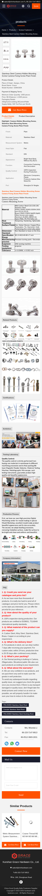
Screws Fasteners (25, 30)
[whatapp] (12, 743)
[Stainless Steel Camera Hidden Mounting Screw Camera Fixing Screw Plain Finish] (25, 55)
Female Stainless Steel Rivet (14, 709)
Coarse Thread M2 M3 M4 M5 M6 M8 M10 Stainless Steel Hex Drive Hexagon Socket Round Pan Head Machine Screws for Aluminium (11, 835)
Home (4, 30)
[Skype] (6, 743)
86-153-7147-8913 (33, 2)
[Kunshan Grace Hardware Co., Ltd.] (11, 6)
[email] (17, 743)
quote (36, 6)
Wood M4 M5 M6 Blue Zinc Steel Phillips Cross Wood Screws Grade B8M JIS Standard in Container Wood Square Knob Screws (29, 835)
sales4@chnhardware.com (14, 2)
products (12, 30)
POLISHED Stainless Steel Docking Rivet (19, 714)
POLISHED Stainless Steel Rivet (15, 705)
